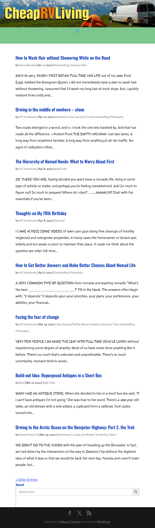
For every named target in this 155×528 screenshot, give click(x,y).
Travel (89, 117)
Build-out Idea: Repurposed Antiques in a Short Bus (59, 375)
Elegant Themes (70, 522)
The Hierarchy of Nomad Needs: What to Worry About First (65, 161)
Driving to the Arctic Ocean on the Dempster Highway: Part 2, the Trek (75, 427)
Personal (59, 220)
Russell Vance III (28, 434)
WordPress (103, 522)
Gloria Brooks (27, 65)
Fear (71, 117)
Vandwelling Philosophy (109, 117)
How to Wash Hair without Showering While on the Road (63, 57)
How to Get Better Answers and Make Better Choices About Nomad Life (76, 265)
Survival (80, 117)
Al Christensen (28, 117)
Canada (75, 434)
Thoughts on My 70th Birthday (41, 213)
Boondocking (61, 65)
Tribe (115, 324)
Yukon (112, 434)
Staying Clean (79, 65)
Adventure (61, 117)
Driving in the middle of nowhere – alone (50, 109)
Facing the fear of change (37, 317)
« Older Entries (27, 480)
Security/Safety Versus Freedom (81, 324)
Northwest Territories (95, 434)
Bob (21, 382)
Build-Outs (60, 169)
